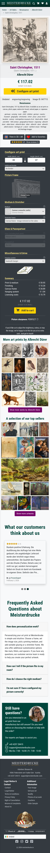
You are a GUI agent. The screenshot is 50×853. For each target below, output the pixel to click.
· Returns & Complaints (12, 803)
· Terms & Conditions (11, 794)
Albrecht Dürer (37, 10)
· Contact (7, 788)
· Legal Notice (9, 791)
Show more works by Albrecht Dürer (25, 410)
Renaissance (24, 10)
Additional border (10, 165)
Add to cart (26, 310)
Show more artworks (25, 513)
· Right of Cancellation (12, 800)
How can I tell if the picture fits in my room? (25, 668)
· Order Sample (32, 803)
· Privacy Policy (9, 797)
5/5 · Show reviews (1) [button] (30, 142)
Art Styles (13, 10)
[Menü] (3, 3)
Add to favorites (37, 137)
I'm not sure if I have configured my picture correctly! (24, 690)
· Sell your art (32, 791)
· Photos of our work (34, 797)
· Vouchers (31, 800)
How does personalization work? (23, 626)
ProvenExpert (16, 578)
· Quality (30, 794)
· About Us (7, 807)
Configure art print (27, 91)
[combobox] (25, 169)
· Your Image (31, 788)
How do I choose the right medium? (24, 679)
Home (4, 10)
